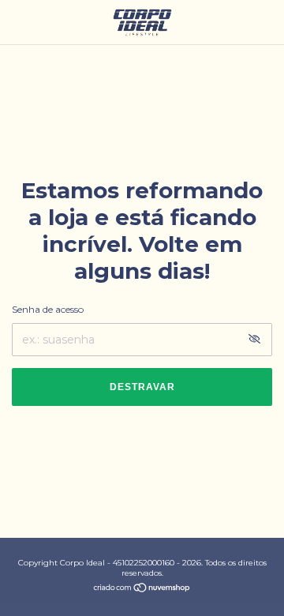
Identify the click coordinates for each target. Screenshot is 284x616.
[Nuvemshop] (142, 589)
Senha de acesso (48, 309)
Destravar (142, 387)
